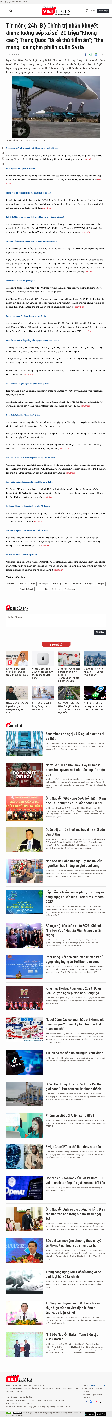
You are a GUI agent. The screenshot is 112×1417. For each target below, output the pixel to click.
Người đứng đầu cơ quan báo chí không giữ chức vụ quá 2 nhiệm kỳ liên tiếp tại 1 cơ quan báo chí (75, 1024)
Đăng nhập (103, 10)
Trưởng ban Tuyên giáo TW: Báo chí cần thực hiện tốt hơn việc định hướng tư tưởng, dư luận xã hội (73, 1307)
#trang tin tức (42, 589)
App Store (90, 1414)
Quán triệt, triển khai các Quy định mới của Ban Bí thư (75, 831)
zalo (91, 1401)
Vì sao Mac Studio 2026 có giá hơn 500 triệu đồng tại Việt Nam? (42, 673)
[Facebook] (85, 54)
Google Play (101, 1414)
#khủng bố (89, 584)
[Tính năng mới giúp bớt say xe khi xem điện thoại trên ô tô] (95, 693)
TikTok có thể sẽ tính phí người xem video (74, 1053)
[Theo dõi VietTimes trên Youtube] (96, 1401)
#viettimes (56, 589)
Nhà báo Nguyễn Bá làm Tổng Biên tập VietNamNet (72, 1336)
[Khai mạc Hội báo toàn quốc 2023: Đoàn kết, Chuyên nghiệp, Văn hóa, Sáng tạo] (24, 998)
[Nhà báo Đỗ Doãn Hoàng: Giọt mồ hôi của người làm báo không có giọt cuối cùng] (24, 871)
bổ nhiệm (71, 1345)
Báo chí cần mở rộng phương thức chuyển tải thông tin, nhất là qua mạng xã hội (74, 1242)
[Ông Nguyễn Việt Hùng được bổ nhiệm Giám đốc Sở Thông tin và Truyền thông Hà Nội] (24, 808)
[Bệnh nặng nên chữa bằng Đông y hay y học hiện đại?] (43, 693)
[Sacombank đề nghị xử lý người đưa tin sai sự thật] (24, 743)
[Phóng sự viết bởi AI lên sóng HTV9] (24, 1125)
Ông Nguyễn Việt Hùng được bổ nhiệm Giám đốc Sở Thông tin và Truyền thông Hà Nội (76, 800)
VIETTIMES (56, 10)
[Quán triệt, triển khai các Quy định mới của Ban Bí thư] (24, 839)
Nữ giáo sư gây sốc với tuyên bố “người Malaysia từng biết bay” (17, 708)
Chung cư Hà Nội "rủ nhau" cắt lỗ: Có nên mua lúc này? (94, 672)
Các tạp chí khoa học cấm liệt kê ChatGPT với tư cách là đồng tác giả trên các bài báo (75, 1180)
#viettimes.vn (70, 589)
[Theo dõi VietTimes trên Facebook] (87, 1401)
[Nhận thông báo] (87, 10)
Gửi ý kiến (100, 632)
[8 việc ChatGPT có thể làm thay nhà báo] (24, 1156)
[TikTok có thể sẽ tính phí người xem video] (24, 1062)
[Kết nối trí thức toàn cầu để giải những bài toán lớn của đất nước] (17, 658)
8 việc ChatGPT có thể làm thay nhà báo (73, 1146)
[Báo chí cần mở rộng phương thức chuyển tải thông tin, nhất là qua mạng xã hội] (24, 1250)
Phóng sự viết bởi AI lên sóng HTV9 (70, 1115)
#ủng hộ (101, 584)
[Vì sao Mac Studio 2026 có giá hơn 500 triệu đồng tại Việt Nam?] (43, 658)
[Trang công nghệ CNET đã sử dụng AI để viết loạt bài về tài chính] (24, 1281)
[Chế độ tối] (93, 10)
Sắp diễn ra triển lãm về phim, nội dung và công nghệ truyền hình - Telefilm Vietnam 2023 (75, 896)
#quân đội (77, 584)
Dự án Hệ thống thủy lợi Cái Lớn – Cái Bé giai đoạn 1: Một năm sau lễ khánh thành (73, 1086)
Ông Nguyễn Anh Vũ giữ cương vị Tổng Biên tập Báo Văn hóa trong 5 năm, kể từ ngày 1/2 (75, 1214)
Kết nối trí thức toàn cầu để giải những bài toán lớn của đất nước (17, 672)
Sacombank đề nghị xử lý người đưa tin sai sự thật (75, 735)
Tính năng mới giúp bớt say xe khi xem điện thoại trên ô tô (93, 706)
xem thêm (88, 159)
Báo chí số (15, 726)
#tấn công (57, 584)
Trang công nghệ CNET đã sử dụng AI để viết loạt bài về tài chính (73, 1274)
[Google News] (100, 54)
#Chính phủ (43, 584)
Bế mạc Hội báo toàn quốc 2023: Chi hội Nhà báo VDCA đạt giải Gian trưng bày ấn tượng (74, 930)
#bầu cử (23, 584)
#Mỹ (66, 584)
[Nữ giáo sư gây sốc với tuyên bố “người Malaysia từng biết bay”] (17, 693)
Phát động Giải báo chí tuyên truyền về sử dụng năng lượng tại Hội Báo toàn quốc (74, 959)
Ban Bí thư (47, 1036)
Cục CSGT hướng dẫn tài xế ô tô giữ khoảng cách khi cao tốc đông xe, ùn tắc (69, 708)
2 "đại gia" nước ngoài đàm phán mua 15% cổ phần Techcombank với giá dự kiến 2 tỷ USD (69, 675)
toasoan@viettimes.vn (95, 1385)
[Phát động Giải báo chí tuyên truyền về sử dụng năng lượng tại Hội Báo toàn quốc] (24, 967)
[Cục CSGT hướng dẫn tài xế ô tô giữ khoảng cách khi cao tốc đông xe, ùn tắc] (69, 693)
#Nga (33, 584)
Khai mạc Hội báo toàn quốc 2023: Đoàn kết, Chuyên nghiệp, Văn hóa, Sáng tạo (73, 990)
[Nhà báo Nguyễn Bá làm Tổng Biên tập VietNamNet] (24, 1344)
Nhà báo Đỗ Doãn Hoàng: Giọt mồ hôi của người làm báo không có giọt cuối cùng (74, 863)
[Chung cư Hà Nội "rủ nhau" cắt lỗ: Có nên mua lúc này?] (95, 658)
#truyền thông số (26, 589)
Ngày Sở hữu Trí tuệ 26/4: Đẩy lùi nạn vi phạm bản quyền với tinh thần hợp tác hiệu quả (75, 769)
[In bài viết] (90, 54)
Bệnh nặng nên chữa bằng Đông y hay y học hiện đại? (42, 706)
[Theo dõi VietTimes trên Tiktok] (100, 1401)
